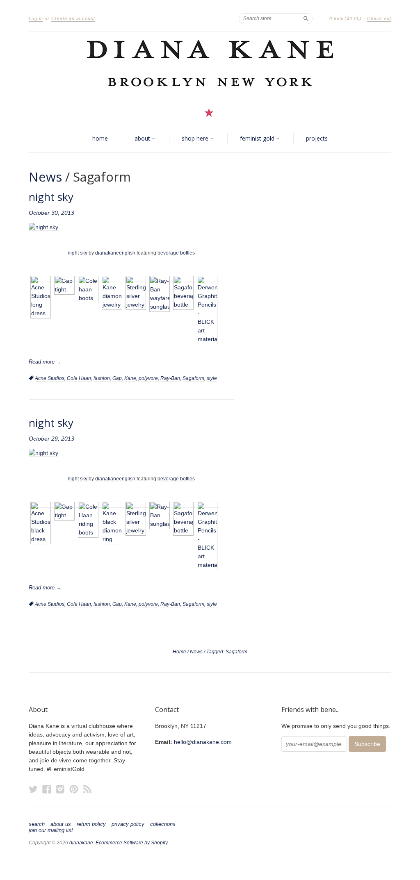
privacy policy (128, 824)
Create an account (73, 18)
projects (317, 138)
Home (179, 652)
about (143, 138)
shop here (196, 138)
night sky (51, 196)
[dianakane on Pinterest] (73, 789)
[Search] (306, 18)
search (37, 824)
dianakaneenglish (115, 253)
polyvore (148, 378)
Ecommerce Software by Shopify (131, 843)
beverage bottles (176, 253)
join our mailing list (51, 830)
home (100, 138)
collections (163, 824)
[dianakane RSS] (87, 789)
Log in (36, 18)
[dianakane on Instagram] (60, 789)
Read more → (45, 362)
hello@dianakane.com (203, 742)
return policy (91, 824)
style (212, 378)
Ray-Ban (170, 378)
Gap (117, 378)
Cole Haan (79, 378)
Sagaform (193, 378)
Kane (130, 378)
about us (60, 824)
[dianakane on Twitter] (33, 789)
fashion (102, 378)
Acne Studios (49, 378)
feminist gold (258, 138)
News (45, 176)
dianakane (81, 843)
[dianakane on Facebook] (46, 789)
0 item (345, 18)
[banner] (210, 78)
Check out (379, 18)
